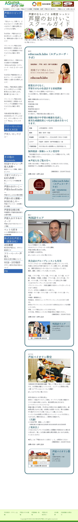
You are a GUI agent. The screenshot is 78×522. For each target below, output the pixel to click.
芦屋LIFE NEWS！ (50, 9)
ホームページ (38, 255)
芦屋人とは (61, 9)
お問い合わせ (70, 9)
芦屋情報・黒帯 (38, 9)
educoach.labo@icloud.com (60, 194)
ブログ (36, 392)
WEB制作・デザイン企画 (11, 9)
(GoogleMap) (56, 328)
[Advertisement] (39, 493)
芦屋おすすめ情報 (26, 9)
